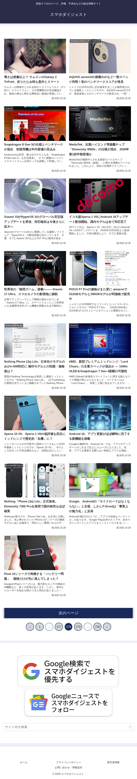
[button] (130, 727)
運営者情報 (113, 762)
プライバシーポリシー (68, 762)
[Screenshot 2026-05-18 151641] (68, 702)
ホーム (23, 762)
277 (59, 626)
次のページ (69, 613)
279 (78, 626)
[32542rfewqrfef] (68, 671)
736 (97, 626)
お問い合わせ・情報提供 (68, 767)
